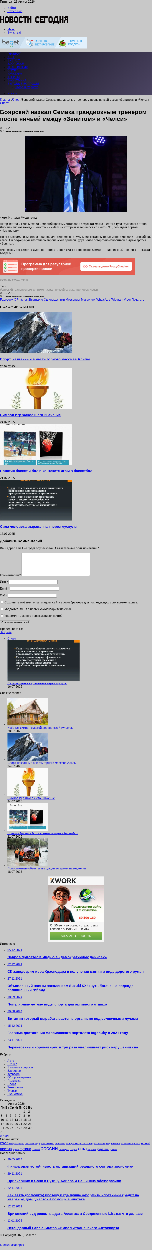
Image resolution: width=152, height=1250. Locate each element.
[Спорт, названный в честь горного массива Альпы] (36, 352)
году (43, 1143)
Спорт (12, 70)
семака (70, 289)
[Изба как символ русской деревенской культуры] (27, 724)
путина (25, 1149)
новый (145, 1143)
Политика (14, 1080)
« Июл (4, 1135)
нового (129, 1143)
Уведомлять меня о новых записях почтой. (33, 615)
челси (94, 289)
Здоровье (15, 63)
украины (103, 1149)
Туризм (13, 77)
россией (36, 1149)
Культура (14, 73)
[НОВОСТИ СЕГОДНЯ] (34, 23)
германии (29, 1143)
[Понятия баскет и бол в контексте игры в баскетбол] (36, 463)
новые (136, 1143)
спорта (73, 1149)
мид (108, 1143)
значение (60, 1143)
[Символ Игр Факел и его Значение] (36, 407)
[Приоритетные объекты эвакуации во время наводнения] (27, 865)
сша (82, 1148)
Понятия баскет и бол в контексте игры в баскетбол (46, 471)
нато (123, 1143)
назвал (49, 289)
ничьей (60, 289)
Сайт (3, 595)
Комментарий (10, 575)
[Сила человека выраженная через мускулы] (36, 519)
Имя (4, 581)
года (37, 1143)
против (6, 1149)
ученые (113, 1149)
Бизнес (13, 60)
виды (21, 1143)
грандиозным (23, 289)
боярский (6, 289)
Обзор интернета (26, 87)
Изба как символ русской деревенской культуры (40, 727)
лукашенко (99, 1143)
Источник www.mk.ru (14, 280)
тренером (82, 289)
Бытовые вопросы (23, 83)
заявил (49, 1143)
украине (91, 1149)
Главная (5, 99)
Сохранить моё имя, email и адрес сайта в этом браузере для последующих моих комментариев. (71, 602)
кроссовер (86, 1143)
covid (4, 1143)
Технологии (17, 67)
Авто (11, 57)
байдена (14, 1143)
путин (16, 1149)
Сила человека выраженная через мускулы (38, 526)
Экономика (16, 80)
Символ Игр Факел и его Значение (30, 415)
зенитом (38, 289)
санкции (64, 1149)
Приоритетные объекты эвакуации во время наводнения (46, 868)
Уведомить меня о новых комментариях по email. (38, 609)
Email (4, 588)
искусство (73, 1143)
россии (49, 1148)
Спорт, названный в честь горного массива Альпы (45, 359)
